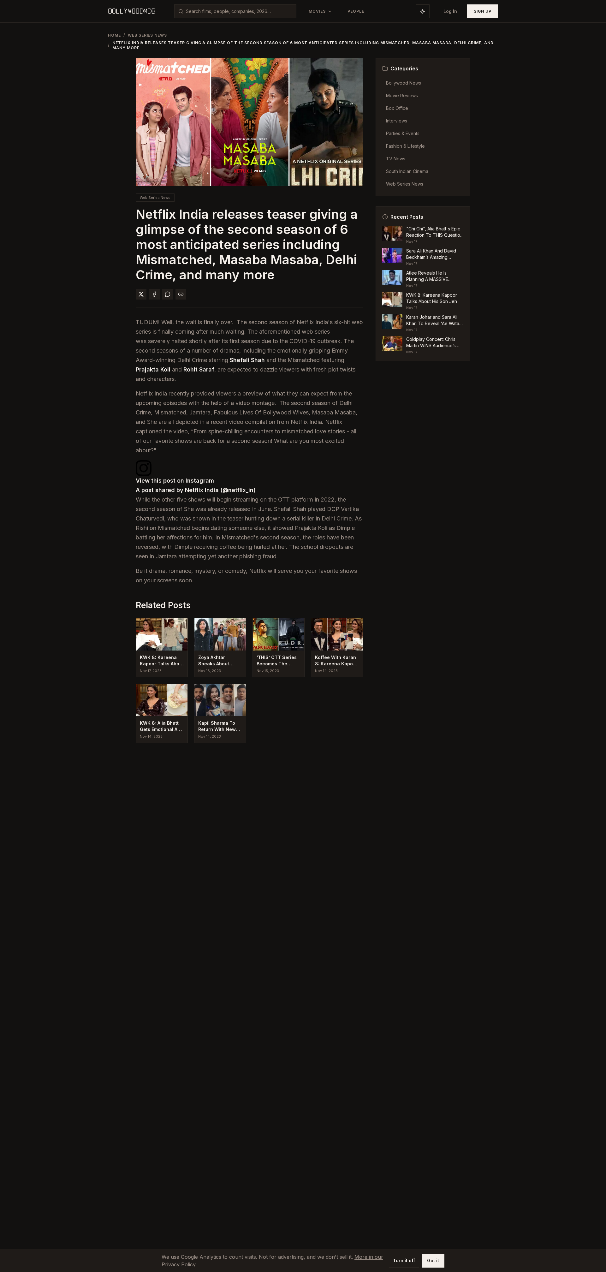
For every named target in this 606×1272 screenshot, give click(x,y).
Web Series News (147, 35)
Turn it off (404, 1260)
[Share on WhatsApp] (167, 294)
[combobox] (239, 11)
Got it (433, 1260)
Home (114, 35)
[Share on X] (141, 294)
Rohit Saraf (198, 369)
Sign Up (482, 11)
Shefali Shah (247, 360)
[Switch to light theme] (423, 11)
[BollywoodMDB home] (131, 11)
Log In (450, 11)
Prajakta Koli (153, 369)
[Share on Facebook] (154, 294)
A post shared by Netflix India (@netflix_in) (196, 490)
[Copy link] (180, 294)
